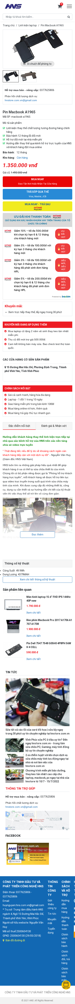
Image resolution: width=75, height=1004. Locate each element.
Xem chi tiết (33, 612)
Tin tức (52, 913)
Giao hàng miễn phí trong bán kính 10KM (31, 404)
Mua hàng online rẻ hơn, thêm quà (27, 408)
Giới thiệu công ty (52, 904)
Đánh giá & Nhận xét (54, 426)
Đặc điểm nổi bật (19, 426)
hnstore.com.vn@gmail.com (21, 100)
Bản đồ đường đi (15, 940)
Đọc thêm (37, 534)
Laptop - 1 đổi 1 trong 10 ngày (25, 399)
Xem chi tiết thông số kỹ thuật (37, 579)
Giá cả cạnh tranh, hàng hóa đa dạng (29, 395)
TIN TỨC (11, 672)
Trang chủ (9, 25)
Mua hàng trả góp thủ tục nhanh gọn (29, 413)
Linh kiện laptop (28, 25)
